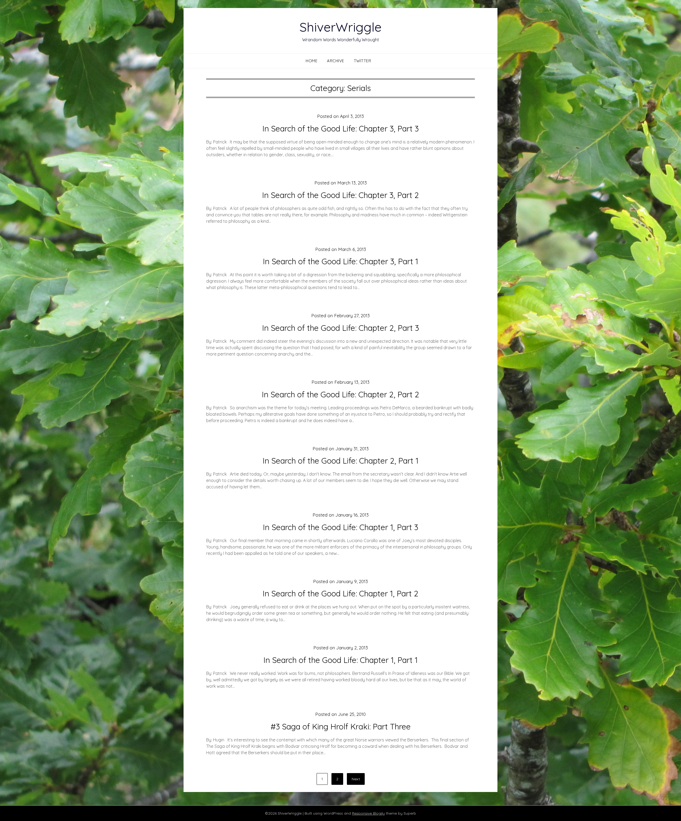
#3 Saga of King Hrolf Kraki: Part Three (341, 726)
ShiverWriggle (340, 27)
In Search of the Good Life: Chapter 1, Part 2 (340, 593)
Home (311, 60)
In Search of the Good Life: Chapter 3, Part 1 (340, 261)
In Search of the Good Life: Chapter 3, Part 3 (340, 128)
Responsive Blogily (368, 813)
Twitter (362, 60)
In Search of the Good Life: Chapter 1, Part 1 (340, 660)
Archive (335, 60)
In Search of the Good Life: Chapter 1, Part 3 (340, 527)
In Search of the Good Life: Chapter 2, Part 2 (340, 394)
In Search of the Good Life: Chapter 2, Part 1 (340, 461)
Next (356, 779)
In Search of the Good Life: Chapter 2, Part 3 (340, 328)
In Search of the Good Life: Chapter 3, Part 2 (340, 195)
